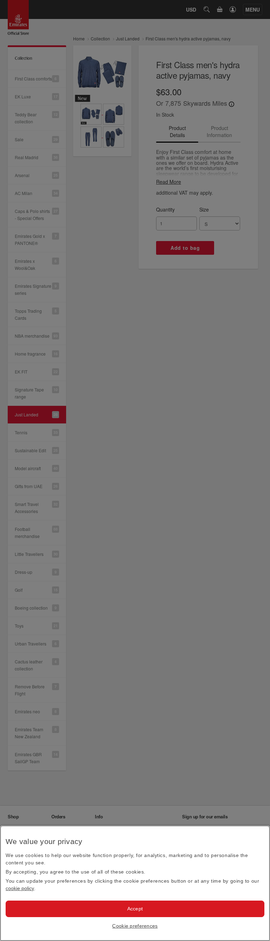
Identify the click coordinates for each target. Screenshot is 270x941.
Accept (135, 908)
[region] (135, 883)
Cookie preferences (135, 926)
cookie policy (20, 888)
